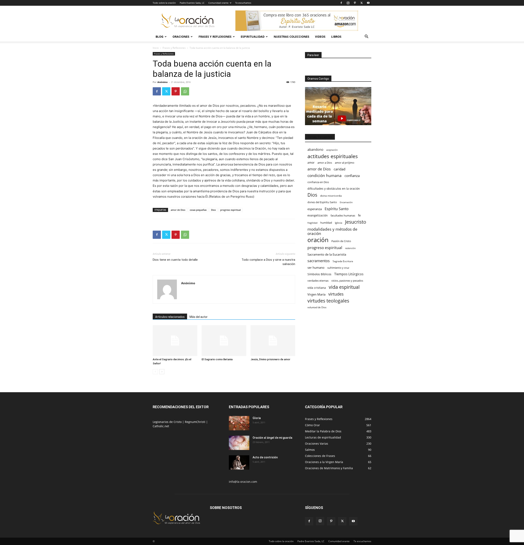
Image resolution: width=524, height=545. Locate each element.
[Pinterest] (355, 3)
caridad (339, 169)
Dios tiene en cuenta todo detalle (175, 260)
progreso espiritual (230, 209)
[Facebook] (341, 3)
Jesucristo (355, 222)
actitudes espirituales (332, 156)
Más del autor (199, 316)
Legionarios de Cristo (167, 422)
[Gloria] (239, 423)
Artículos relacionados (170, 316)
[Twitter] (361, 3)
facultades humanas (343, 215)
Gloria (257, 418)
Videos (320, 37)
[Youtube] (368, 3)
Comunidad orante (218, 2)
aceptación (332, 149)
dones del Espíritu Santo (322, 202)
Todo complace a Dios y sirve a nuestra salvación (268, 262)
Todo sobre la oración (164, 2)
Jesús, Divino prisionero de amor (270, 359)
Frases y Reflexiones (215, 37)
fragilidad (312, 222)
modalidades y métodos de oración (332, 231)
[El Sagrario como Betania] (224, 340)
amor (311, 162)
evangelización (317, 215)
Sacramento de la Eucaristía (326, 254)
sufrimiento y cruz (338, 268)
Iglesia (338, 222)
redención (350, 248)
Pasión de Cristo (341, 241)
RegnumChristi (195, 422)
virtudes (336, 294)
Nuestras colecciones (291, 37)
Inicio (156, 48)
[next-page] (161, 371)
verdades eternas (318, 280)
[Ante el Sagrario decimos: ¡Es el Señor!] (175, 340)
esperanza (314, 209)
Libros (336, 37)
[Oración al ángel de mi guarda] (239, 443)
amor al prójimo (344, 162)
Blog (159, 37)
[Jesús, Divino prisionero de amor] (273, 340)
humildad (326, 222)
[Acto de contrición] (239, 462)
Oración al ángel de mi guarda (272, 437)
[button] (366, 37)
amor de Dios (178, 209)
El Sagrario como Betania (217, 359)
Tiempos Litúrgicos (349, 274)
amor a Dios (324, 162)
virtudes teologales (328, 301)
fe (359, 215)
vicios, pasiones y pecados (347, 280)
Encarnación (346, 202)
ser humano (315, 267)
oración (318, 240)
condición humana (324, 175)
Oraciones (181, 37)
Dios (213, 209)
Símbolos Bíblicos (319, 274)
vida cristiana (316, 288)
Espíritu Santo (337, 209)
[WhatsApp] (185, 91)
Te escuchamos (243, 2)
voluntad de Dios (316, 307)
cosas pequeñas (198, 209)
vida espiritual (344, 287)
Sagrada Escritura (343, 261)
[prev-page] (155, 371)
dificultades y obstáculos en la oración (333, 188)
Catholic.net (161, 426)
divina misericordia (331, 195)
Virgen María (316, 294)
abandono (315, 149)
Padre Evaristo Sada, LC (192, 2)
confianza (352, 175)
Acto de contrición (265, 457)
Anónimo (162, 82)
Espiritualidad (252, 37)
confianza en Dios (318, 182)
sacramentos (318, 261)
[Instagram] (348, 3)
